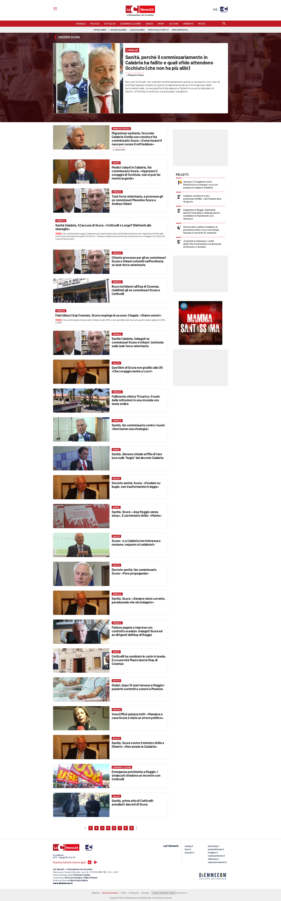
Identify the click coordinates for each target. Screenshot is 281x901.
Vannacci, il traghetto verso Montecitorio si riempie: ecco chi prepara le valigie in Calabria (200, 184)
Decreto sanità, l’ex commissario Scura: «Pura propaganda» (134, 571)
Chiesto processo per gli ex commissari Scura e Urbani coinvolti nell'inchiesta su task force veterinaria (139, 261)
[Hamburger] (54, 9)
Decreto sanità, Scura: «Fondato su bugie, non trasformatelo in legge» (136, 484)
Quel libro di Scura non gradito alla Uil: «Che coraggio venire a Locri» (137, 369)
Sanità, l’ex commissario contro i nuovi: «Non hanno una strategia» (138, 427)
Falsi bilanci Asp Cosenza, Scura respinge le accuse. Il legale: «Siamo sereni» (108, 315)
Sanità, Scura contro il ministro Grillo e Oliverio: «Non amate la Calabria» (138, 744)
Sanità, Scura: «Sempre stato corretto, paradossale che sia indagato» (138, 600)
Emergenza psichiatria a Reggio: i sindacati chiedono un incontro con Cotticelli (136, 775)
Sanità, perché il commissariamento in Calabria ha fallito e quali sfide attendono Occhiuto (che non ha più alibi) (169, 62)
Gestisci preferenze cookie (164, 893)
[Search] (224, 23)
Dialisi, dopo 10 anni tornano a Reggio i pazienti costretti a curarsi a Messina (138, 687)
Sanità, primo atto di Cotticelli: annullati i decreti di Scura (133, 802)
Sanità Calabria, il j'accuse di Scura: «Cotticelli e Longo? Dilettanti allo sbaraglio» (103, 227)
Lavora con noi (181, 893)
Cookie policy (134, 893)
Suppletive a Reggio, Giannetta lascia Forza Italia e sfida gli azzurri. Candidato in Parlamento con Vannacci (202, 214)
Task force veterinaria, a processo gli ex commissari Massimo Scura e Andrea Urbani (137, 199)
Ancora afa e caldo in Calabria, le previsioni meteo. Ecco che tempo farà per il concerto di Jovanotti (201, 229)
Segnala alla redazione (110, 893)
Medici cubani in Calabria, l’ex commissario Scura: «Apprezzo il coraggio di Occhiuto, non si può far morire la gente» (136, 172)
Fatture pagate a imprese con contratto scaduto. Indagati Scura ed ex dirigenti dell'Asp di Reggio (137, 631)
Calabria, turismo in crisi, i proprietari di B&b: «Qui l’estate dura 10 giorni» (202, 198)
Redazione (96, 893)
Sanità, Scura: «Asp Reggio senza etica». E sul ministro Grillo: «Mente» (136, 513)
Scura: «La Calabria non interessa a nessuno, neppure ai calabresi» (136, 542)
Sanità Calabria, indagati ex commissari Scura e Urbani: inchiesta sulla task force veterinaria (138, 342)
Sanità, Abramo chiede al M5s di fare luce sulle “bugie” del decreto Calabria (137, 456)
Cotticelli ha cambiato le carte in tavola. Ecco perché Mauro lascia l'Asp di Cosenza (139, 659)
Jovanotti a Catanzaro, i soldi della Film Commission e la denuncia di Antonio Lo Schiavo (202, 243)
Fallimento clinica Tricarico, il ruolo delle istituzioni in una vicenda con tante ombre (136, 400)
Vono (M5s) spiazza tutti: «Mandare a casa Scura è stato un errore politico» (137, 716)
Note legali (145, 893)
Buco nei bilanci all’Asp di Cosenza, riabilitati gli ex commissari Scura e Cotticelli (136, 290)
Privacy (123, 893)
